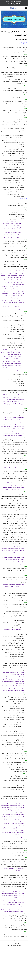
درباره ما (12, 1)
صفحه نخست (18, 1)
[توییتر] (8, 4)
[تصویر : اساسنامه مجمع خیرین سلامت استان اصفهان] (14, 27)
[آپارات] (14, 4)
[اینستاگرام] (17, 4)
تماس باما (7, 1)
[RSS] (19, 4)
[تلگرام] (11, 4)
